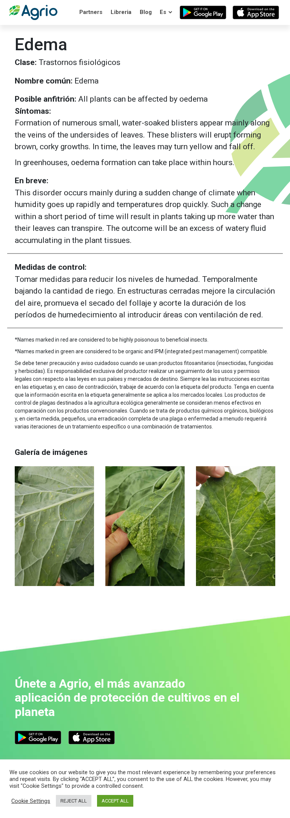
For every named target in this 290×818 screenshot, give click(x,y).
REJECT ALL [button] (73, 801)
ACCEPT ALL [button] (115, 801)
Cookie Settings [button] (30, 801)
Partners (90, 12)
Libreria (121, 12)
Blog (146, 12)
